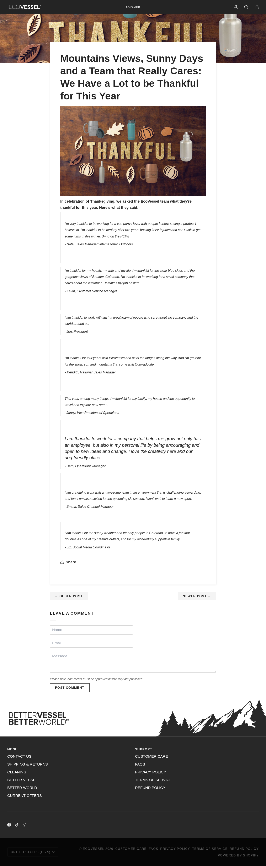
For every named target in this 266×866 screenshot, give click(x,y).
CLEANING (16, 772)
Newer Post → (197, 596)
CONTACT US (19, 756)
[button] (133, 7)
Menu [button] (12, 749)
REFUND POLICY (150, 788)
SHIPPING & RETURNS (27, 764)
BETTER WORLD (22, 788)
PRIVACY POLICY (150, 772)
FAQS (140, 764)
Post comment (69, 687)
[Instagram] (24, 825)
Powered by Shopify (238, 855)
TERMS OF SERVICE (153, 780)
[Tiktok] (16, 825)
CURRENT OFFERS (24, 796)
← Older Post (69, 596)
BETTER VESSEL (22, 780)
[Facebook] (9, 825)
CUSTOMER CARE (151, 756)
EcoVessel (93, 848)
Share (71, 562)
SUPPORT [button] (143, 749)
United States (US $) (30, 852)
